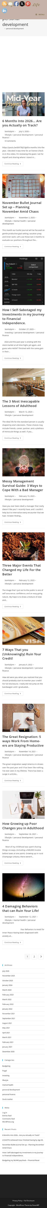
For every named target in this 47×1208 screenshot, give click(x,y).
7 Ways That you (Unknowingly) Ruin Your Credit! (21, 653)
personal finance (8, 1094)
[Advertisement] (23, 67)
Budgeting (6, 1066)
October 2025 (7, 980)
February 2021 (7, 1042)
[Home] (3, 28)
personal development (15, 28)
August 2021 (7, 1023)
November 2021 (8, 1013)
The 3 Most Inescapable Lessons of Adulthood (21, 403)
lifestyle (8, 135)
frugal (4, 1070)
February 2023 (7, 995)
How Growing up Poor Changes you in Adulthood (23, 825)
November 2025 (8, 976)
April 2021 (6, 1032)
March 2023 (6, 990)
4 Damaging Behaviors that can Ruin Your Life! (20, 908)
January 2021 (7, 1047)
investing (9, 332)
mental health (20, 221)
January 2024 (7, 985)
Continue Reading (14, 164)
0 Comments (10, 141)
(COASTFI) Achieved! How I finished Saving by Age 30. (22, 1140)
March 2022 (6, 999)
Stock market (7, 1099)
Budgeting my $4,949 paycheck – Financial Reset (20, 1160)
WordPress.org (8, 1122)
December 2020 (8, 1051)
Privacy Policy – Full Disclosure (23, 1201)
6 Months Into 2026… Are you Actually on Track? (22, 123)
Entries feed (6, 1115)
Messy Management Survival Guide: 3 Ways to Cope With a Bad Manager (22, 485)
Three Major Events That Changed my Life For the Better (21, 569)
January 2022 (7, 1009)
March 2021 (6, 1037)
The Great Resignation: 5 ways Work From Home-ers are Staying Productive (23, 741)
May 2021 (6, 1028)
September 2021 (8, 1018)
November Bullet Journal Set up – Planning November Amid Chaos (22, 207)
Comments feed (8, 1119)
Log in (4, 1112)
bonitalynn (9, 131)
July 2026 (5, 971)
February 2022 (7, 1004)
